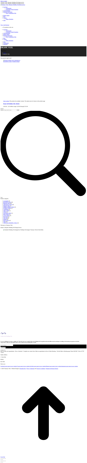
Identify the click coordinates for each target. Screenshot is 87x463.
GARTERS (5, 209)
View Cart (3, 25)
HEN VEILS (6, 214)
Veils (4, 221)
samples (5, 219)
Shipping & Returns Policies (52, 368)
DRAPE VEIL (6, 205)
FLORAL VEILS (7, 208)
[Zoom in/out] (1, 458)
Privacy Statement (30, 368)
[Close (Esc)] (5, 458)
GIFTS (4, 212)
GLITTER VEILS (7, 213)
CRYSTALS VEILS (7, 204)
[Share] (3, 458)
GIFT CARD (6, 210)
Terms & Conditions (40, 368)
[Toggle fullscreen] (2, 458)
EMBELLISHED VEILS (8, 207)
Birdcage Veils (6, 203)
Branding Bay (23, 368)
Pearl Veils (5, 216)
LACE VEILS (6, 215)
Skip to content (4, 1)
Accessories (5, 201)
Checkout (7, 25)
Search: (2, 110)
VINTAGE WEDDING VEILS (10, 222)
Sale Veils (5, 218)
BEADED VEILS (7, 202)
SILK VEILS (6, 220)
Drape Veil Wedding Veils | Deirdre (11, 103)
